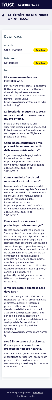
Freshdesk (38, 392)
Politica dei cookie (26, 396)
